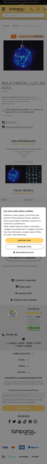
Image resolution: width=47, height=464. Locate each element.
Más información (19, 235)
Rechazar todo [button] (24, 246)
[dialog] (23, 232)
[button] (23, 252)
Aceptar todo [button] (24, 240)
